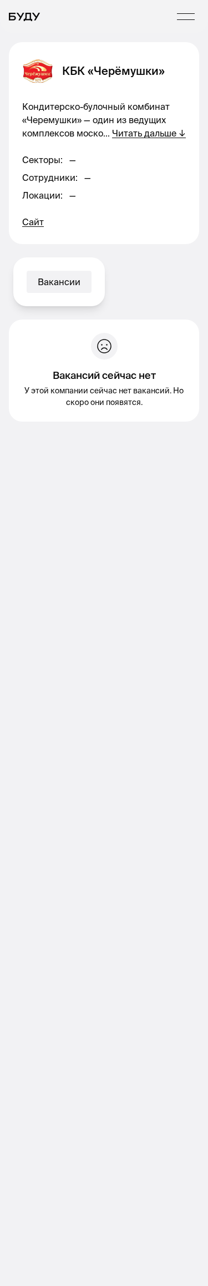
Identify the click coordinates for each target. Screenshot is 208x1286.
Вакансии (59, 282)
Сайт (33, 222)
